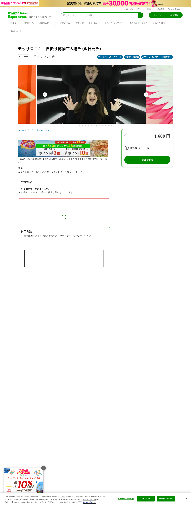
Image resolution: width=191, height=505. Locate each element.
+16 (147, 147)
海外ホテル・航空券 (138, 23)
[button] (139, 9)
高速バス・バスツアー (114, 23)
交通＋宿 (80, 23)
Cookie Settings (126, 498)
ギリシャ (45, 130)
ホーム (21, 130)
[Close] (186, 498)
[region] (95, 499)
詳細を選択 (147, 159)
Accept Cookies (166, 498)
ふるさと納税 (159, 23)
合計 (126, 135)
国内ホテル (65, 23)
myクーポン (129, 9)
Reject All (146, 498)
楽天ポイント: (137, 147)
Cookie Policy (89, 502)
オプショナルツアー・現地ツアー (157, 57)
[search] (140, 15)
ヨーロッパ (32, 130)
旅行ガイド (16, 31)
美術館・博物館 (132, 57)
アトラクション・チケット (110, 57)
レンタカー (94, 23)
